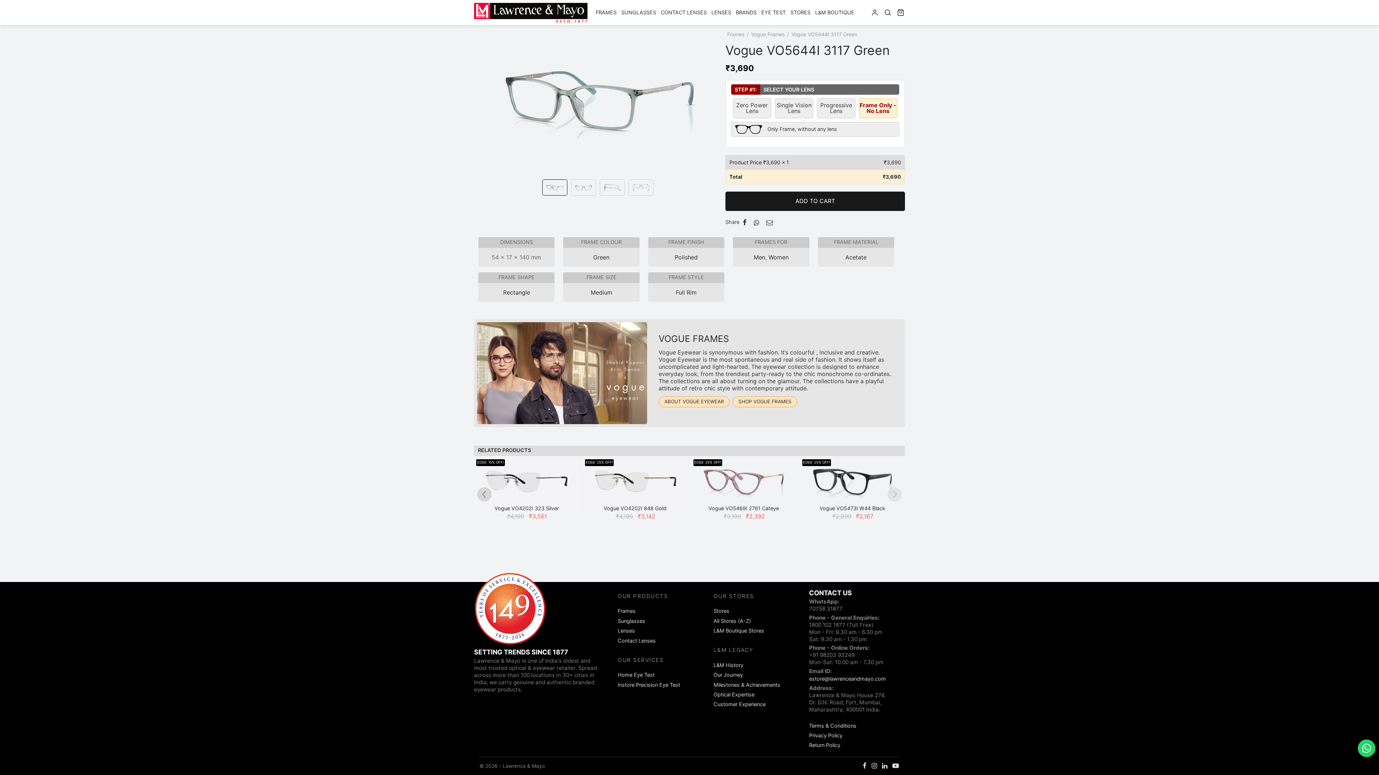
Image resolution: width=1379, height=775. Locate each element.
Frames (606, 12)
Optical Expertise (734, 694)
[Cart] (900, 12)
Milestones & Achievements (747, 685)
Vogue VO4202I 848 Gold (635, 508)
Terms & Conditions (832, 726)
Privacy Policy (825, 735)
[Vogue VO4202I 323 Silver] (526, 484)
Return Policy (824, 745)
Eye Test (773, 12)
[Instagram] (874, 766)
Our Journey (728, 675)
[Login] (874, 12)
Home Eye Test (636, 675)
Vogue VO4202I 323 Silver (527, 508)
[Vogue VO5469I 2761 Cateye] (744, 484)
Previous (481, 110)
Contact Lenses (684, 12)
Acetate (856, 257)
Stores (800, 12)
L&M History (728, 665)
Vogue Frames (768, 34)
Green (601, 257)
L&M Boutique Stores (739, 631)
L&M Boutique (834, 12)
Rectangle (516, 292)
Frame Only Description (784, 128)
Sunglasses (638, 12)
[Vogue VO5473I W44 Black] (852, 484)
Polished (686, 257)
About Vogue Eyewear (694, 401)
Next (718, 110)
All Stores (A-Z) (732, 621)
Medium (601, 292)
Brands (746, 12)
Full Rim (686, 292)
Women (779, 257)
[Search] (887, 12)
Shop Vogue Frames (764, 401)
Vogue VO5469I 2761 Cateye (744, 508)
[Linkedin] (884, 766)
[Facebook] (744, 222)
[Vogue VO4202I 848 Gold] (635, 484)
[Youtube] (896, 766)
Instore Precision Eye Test (649, 685)
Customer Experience (740, 704)
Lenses (721, 12)
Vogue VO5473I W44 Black (852, 508)
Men (759, 257)
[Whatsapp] (756, 222)
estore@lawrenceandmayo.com (847, 679)
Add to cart (815, 201)
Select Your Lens (772, 89)
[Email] (770, 222)
